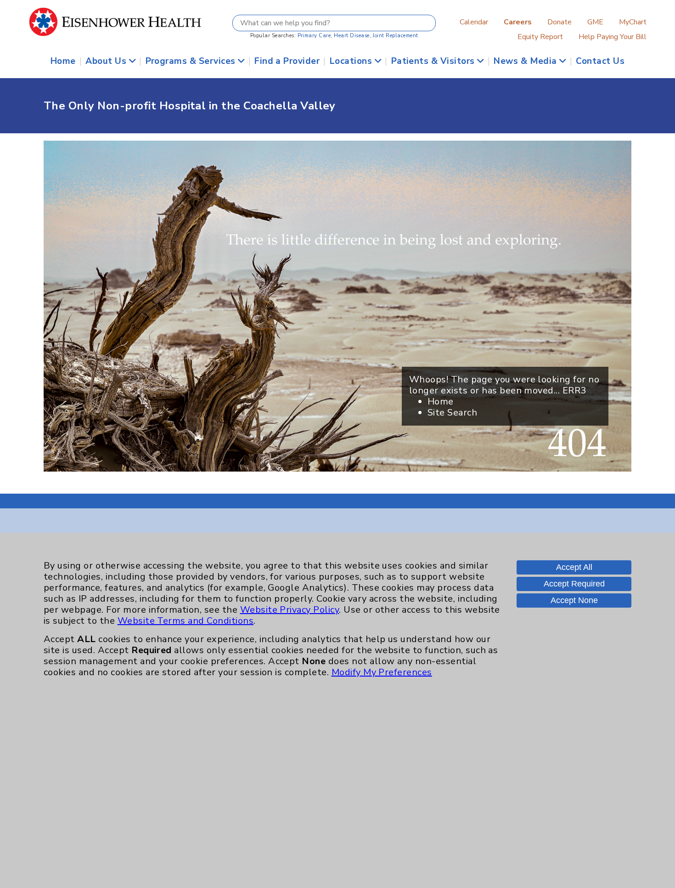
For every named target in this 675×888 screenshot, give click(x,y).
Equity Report (540, 37)
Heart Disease (351, 35)
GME (595, 22)
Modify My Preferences (382, 672)
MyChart (633, 22)
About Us (107, 61)
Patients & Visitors (434, 61)
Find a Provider (287, 61)
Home (63, 61)
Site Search (452, 412)
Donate (559, 22)
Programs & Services (192, 61)
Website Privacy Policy (289, 609)
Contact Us (600, 61)
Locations (352, 61)
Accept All (574, 567)
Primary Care (314, 35)
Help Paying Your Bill (613, 37)
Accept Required (574, 583)
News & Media (526, 61)
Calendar (474, 22)
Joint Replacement (395, 35)
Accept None (574, 600)
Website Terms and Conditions (185, 621)
